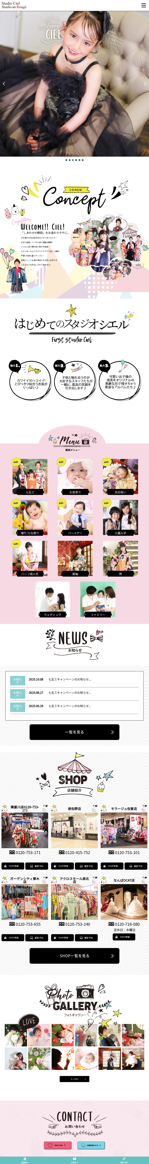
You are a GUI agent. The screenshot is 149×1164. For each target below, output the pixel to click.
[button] (4, 84)
